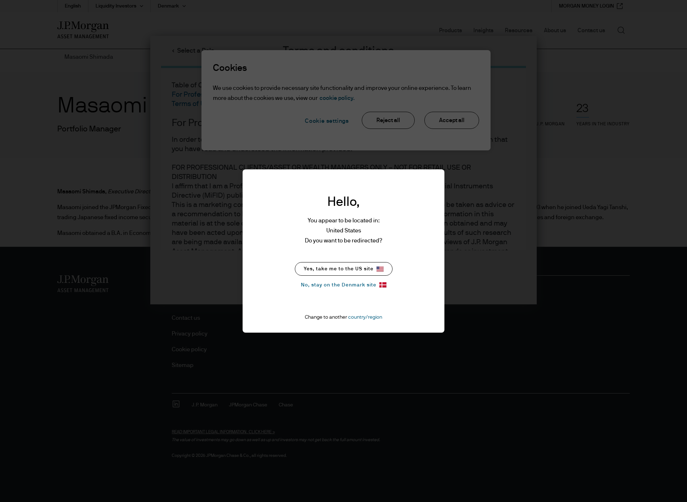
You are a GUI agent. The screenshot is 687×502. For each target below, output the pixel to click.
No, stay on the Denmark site (338, 285)
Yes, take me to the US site (339, 268)
